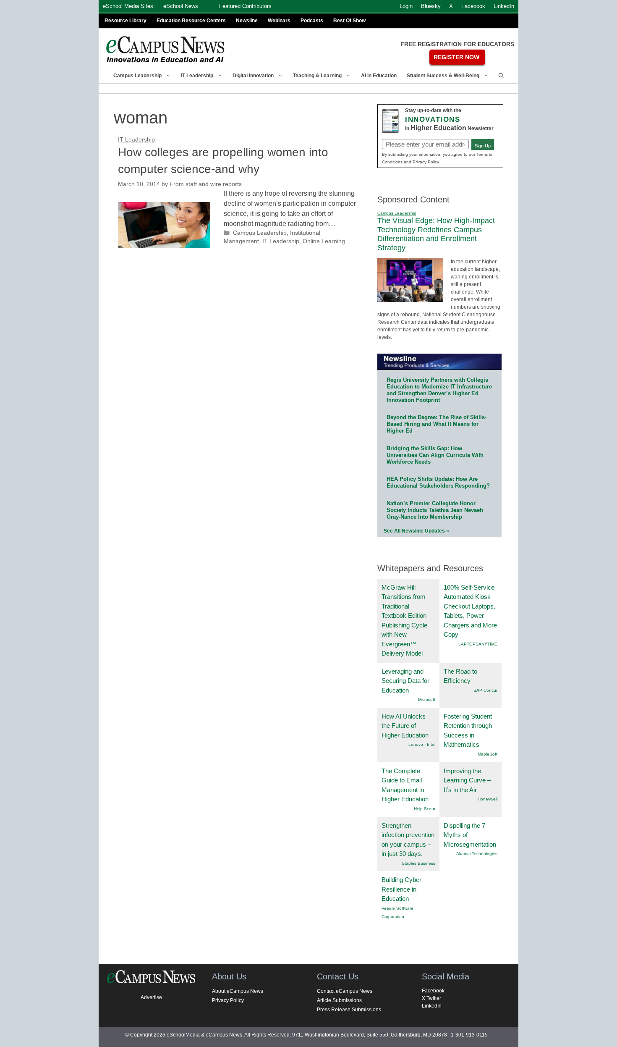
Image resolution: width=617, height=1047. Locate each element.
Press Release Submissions (349, 1010)
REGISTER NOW (456, 57)
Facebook (433, 991)
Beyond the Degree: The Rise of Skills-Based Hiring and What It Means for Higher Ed (436, 424)
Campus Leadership (137, 76)
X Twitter (431, 998)
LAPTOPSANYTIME (477, 644)
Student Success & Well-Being (443, 76)
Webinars (279, 21)
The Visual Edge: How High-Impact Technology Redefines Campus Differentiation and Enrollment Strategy (436, 234)
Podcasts (312, 21)
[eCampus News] (166, 49)
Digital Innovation (253, 76)
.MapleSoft (486, 754)
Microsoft (426, 699)
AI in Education (379, 76)
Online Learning (324, 241)
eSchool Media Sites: (129, 6)
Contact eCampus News (344, 991)
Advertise (151, 997)
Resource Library (125, 21)
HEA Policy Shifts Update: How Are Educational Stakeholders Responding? (438, 482)
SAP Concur (485, 690)
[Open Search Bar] (501, 75)
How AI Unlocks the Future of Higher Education (405, 726)
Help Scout (424, 808)
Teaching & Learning (317, 76)
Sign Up (483, 145)
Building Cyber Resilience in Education (401, 889)
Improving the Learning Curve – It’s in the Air (467, 780)
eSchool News (180, 6)
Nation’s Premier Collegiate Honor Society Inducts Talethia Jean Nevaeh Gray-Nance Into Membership (435, 510)
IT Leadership (197, 76)
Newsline (247, 21)
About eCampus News (237, 991)
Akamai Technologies (476, 853)
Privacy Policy (228, 1000)
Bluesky (431, 6)
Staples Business (418, 863)
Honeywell (487, 799)
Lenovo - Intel (421, 744)
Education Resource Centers (191, 21)
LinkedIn (432, 1006)
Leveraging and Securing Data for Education (405, 681)
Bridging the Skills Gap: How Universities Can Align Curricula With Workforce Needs (435, 455)
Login (406, 6)
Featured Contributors (245, 6)
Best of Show (349, 21)
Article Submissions (339, 1000)
